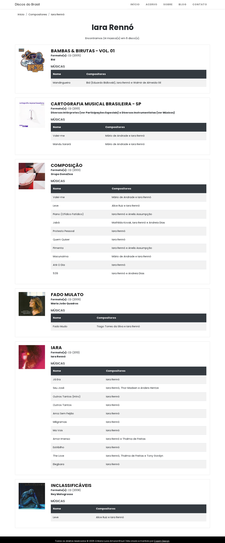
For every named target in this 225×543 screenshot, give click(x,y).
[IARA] (33, 357)
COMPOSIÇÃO (66, 165)
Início (135, 4)
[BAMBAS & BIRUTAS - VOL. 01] (33, 61)
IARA (56, 348)
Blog (183, 4)
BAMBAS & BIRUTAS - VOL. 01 (83, 51)
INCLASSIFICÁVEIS (71, 485)
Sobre (168, 4)
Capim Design (161, 540)
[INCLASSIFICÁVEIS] (33, 496)
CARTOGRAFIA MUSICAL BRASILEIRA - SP (96, 104)
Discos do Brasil (27, 4)
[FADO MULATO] (33, 304)
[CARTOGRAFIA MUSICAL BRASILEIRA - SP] (33, 114)
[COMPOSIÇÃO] (33, 176)
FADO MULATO (67, 295)
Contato (199, 4)
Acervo (151, 4)
